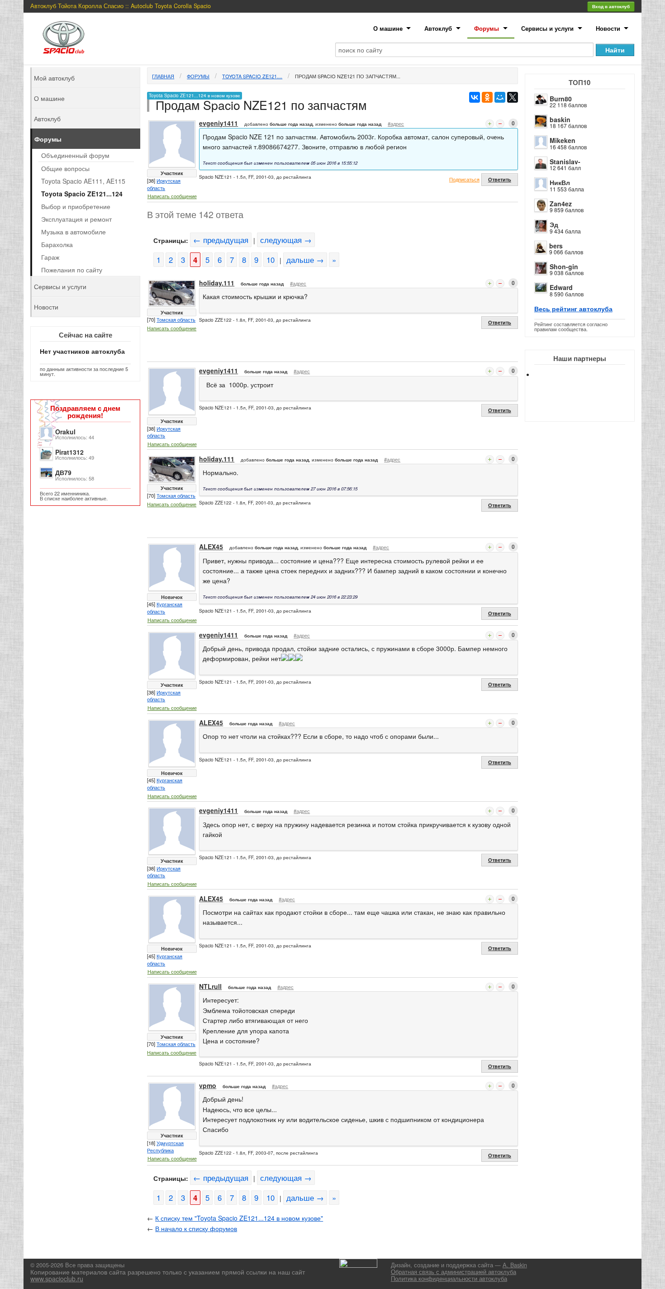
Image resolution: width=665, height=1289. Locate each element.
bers (556, 245)
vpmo (207, 1085)
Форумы (486, 28)
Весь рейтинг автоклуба (573, 308)
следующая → (286, 239)
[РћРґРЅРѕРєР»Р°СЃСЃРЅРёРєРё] (487, 97)
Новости (608, 28)
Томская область (176, 319)
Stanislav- (565, 161)
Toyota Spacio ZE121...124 (82, 193)
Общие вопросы (65, 168)
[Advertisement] (587, 407)
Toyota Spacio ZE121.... (252, 76)
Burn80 (561, 98)
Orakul (65, 431)
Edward (561, 287)
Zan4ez (561, 203)
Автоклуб (438, 28)
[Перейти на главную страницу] (64, 37)
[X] (512, 97)
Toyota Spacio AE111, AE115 (83, 181)
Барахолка (57, 244)
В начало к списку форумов (196, 1228)
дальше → (305, 259)
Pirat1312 (69, 452)
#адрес (396, 123)
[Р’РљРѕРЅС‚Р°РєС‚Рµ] (474, 97)
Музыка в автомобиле (73, 231)
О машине (388, 28)
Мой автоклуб (54, 77)
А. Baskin (515, 1265)
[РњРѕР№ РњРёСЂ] (499, 97)
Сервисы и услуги (547, 28)
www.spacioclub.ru (56, 1278)
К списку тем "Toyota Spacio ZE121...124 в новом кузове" (239, 1217)
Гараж (50, 257)
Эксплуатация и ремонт (76, 219)
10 (270, 259)
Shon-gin (564, 266)
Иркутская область (163, 184)
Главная (163, 76)
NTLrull (210, 986)
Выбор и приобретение (75, 206)
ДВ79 (63, 472)
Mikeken (562, 140)
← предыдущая (220, 239)
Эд (554, 224)
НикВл (560, 182)
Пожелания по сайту (71, 269)
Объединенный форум (75, 155)
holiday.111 (216, 282)
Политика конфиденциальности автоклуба (449, 1279)
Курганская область (164, 607)
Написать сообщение (172, 196)
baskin (560, 119)
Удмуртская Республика (165, 1146)
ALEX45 (211, 546)
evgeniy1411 (218, 123)
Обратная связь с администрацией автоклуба (453, 1272)
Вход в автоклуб (611, 6)
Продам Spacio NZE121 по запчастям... (347, 76)
